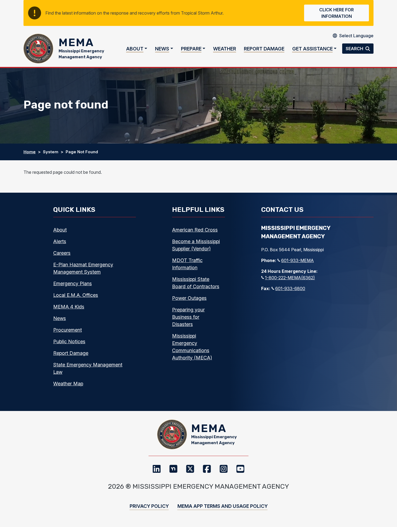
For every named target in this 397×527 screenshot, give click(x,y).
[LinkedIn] (157, 469)
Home (29, 151)
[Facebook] (207, 469)
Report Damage (264, 49)
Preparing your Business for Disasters (188, 317)
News (162, 49)
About (134, 49)
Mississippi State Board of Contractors (195, 282)
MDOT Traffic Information (187, 263)
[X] (190, 469)
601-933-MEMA (297, 260)
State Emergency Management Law (87, 368)
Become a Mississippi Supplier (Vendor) (196, 245)
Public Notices (69, 341)
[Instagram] (224, 469)
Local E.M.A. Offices (75, 295)
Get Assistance (312, 49)
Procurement (67, 330)
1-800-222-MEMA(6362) (290, 277)
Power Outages (189, 298)
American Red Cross (195, 230)
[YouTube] (240, 469)
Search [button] (355, 48)
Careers (61, 253)
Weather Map (68, 383)
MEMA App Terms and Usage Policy (222, 506)
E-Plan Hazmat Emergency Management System (83, 268)
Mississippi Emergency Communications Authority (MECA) (192, 347)
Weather (224, 49)
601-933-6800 (290, 288)
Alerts (59, 241)
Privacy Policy (149, 506)
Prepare (191, 49)
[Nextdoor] (173, 469)
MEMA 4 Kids (68, 307)
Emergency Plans (72, 283)
